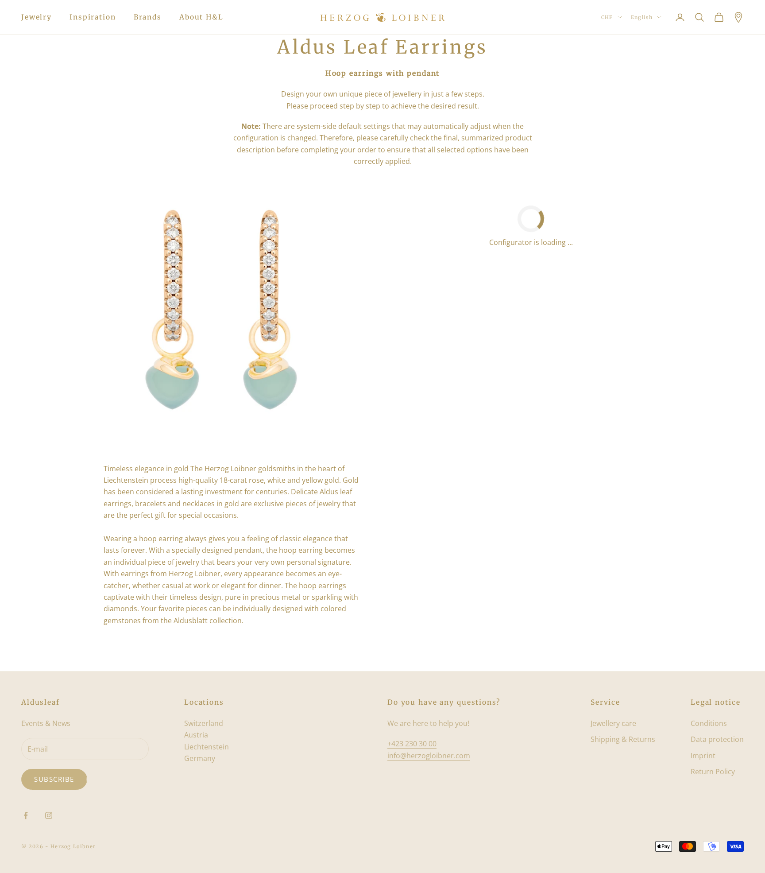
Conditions (709, 723)
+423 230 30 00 (412, 744)
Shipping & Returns (623, 739)
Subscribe (54, 779)
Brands (148, 17)
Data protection (717, 739)
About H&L (201, 17)
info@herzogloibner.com (428, 755)
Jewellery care (613, 723)
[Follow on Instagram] (48, 815)
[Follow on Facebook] (25, 815)
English (642, 17)
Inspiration (93, 17)
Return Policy (713, 771)
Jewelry (36, 17)
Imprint (703, 755)
